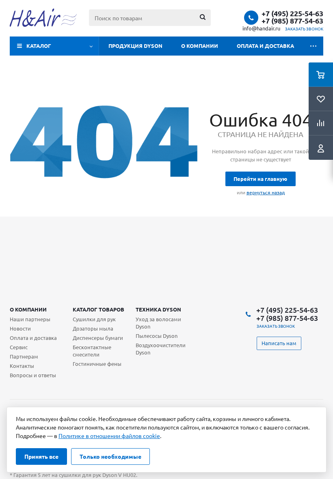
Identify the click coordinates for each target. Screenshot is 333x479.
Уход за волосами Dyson (158, 323)
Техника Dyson (158, 309)
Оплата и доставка (265, 45)
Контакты (22, 365)
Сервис (19, 347)
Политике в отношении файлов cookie (109, 435)
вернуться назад (266, 192)
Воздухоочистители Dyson (161, 349)
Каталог (38, 45)
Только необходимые (110, 456)
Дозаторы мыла (93, 328)
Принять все (41, 456)
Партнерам (24, 356)
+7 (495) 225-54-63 (292, 13)
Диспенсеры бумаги (98, 337)
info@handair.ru (261, 28)
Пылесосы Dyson (156, 335)
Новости (20, 328)
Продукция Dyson (135, 45)
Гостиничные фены (97, 363)
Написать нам (279, 342)
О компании (199, 45)
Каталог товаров (98, 309)
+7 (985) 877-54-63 (292, 20)
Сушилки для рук (94, 319)
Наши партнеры (30, 319)
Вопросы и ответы (33, 375)
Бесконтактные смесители (92, 351)
